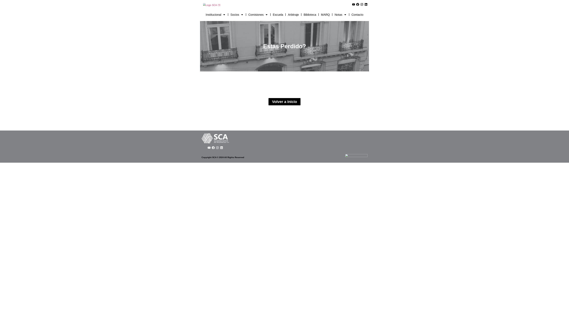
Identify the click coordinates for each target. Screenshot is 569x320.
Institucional (213, 14)
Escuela (278, 14)
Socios (234, 14)
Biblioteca (310, 14)
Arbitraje (293, 14)
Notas (338, 14)
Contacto (357, 14)
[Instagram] (361, 4)
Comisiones (256, 14)
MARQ (325, 14)
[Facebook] (357, 4)
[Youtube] (353, 4)
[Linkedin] (366, 4)
